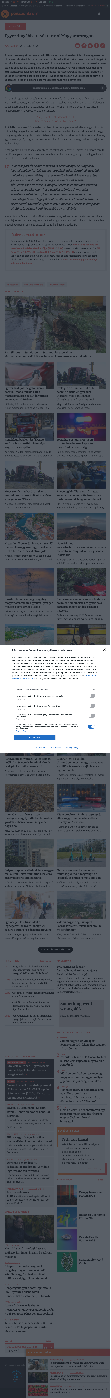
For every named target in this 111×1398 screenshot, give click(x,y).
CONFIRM (34, 737)
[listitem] (55, 689)
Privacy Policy (72, 747)
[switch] (91, 696)
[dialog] (55, 699)
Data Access (55, 747)
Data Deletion (39, 747)
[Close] (105, 650)
